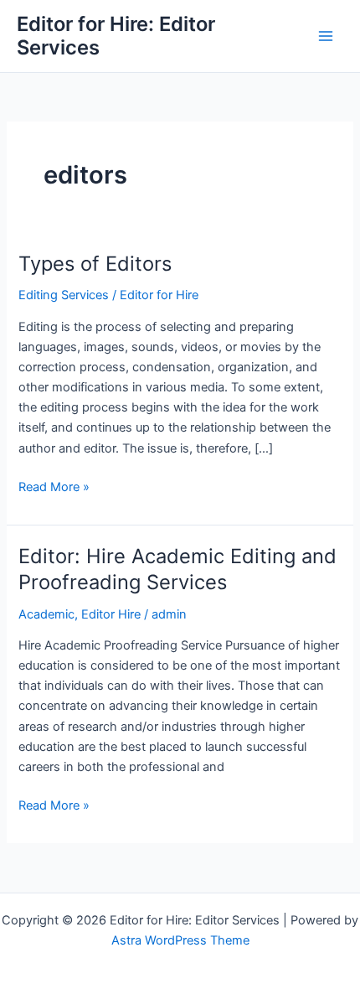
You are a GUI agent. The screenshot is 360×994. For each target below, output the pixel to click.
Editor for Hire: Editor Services (116, 36)
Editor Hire (111, 614)
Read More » (54, 488)
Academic (46, 614)
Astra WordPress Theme (180, 940)
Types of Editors (95, 263)
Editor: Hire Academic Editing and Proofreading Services (177, 569)
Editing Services (63, 295)
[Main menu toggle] (325, 36)
